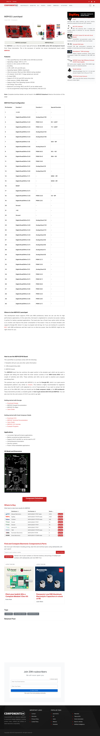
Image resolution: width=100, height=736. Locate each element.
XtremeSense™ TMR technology (81, 51)
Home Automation (78, 719)
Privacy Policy (35, 719)
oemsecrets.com (57, 547)
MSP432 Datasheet (34, 500)
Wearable (76, 713)
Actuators (64, 5)
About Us (8, 1)
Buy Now (60, 514)
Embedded (56, 5)
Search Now (60, 552)
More (70, 5)
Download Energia (12, 403)
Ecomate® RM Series (78, 44)
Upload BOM (8, 556)
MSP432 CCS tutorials (14, 424)
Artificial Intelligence (79, 724)
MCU (5, 327)
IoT (53, 716)
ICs (38, 5)
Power (49, 5)
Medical (55, 721)
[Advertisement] (16, 344)
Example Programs (12, 426)
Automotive (56, 713)
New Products (24, 5)
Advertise (34, 716)
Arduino (30, 384)
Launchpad (9, 613)
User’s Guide (11, 409)
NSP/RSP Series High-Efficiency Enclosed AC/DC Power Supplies (83, 61)
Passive (43, 5)
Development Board (20, 613)
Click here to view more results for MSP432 (17, 508)
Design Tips (33, 5)
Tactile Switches (77, 69)
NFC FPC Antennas (78, 26)
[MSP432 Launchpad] (18, 31)
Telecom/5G (77, 716)
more (40, 514)
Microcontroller (33, 613)
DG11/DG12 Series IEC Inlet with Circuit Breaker (83, 36)
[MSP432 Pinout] (50, 31)
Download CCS (11, 418)
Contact (14, 1)
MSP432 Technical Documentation (17, 420)
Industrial (55, 724)
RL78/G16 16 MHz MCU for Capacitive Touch (83, 18)
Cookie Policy (35, 721)
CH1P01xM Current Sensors (80, 76)
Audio (54, 719)
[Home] (11, 5)
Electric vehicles (78, 721)
